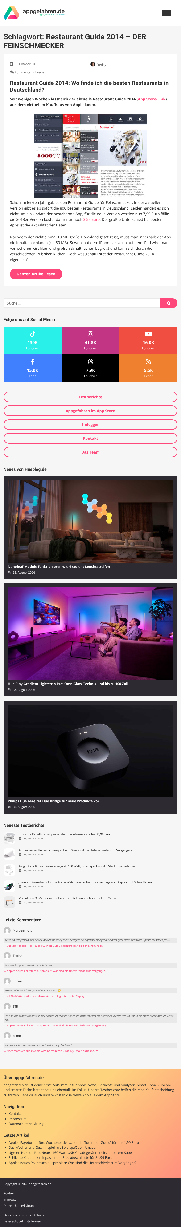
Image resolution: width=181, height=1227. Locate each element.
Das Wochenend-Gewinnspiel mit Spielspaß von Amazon (53, 1147)
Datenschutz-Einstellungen (22, 1221)
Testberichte (90, 397)
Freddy (101, 65)
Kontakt (90, 438)
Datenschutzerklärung (26, 1124)
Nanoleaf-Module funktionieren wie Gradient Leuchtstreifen (59, 567)
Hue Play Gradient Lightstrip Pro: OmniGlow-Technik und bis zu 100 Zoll (68, 684)
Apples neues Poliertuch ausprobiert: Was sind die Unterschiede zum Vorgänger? (75, 850)
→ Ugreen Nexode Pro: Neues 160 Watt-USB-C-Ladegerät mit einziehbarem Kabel (53, 946)
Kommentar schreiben (30, 72)
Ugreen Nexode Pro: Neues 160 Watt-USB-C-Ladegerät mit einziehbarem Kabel (71, 1153)
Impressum (18, 1119)
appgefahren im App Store (90, 410)
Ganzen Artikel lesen (36, 274)
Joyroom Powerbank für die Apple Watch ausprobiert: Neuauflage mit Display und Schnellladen (85, 882)
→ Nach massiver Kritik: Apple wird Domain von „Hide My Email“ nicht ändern (51, 1051)
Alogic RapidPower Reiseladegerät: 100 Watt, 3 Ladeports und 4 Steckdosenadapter (77, 866)
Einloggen (90, 424)
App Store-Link (151, 99)
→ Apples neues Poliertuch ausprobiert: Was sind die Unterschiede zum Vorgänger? (55, 971)
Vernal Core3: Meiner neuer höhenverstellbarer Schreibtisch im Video (67, 898)
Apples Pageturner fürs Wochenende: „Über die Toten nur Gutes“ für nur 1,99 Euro (74, 1142)
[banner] (34, 13)
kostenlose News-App (72, 1095)
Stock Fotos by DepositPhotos (24, 1215)
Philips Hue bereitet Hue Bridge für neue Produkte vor (53, 801)
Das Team (90, 452)
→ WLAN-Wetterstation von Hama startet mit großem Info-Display (44, 996)
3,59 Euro (91, 219)
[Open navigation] (166, 13)
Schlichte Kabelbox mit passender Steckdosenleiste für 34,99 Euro (65, 834)
